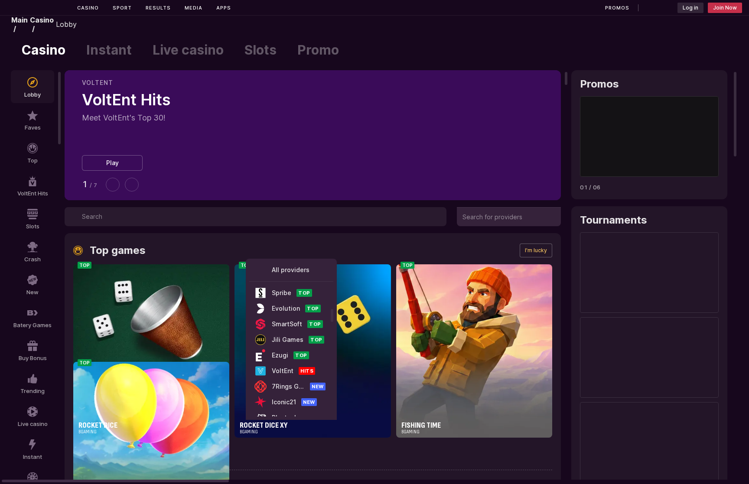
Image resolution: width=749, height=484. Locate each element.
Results (158, 8)
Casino (88, 8)
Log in (690, 7)
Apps (223, 8)
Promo (318, 50)
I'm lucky (536, 250)
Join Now (725, 7)
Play (112, 162)
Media (193, 8)
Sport (122, 8)
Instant (109, 50)
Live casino (188, 50)
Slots (260, 50)
